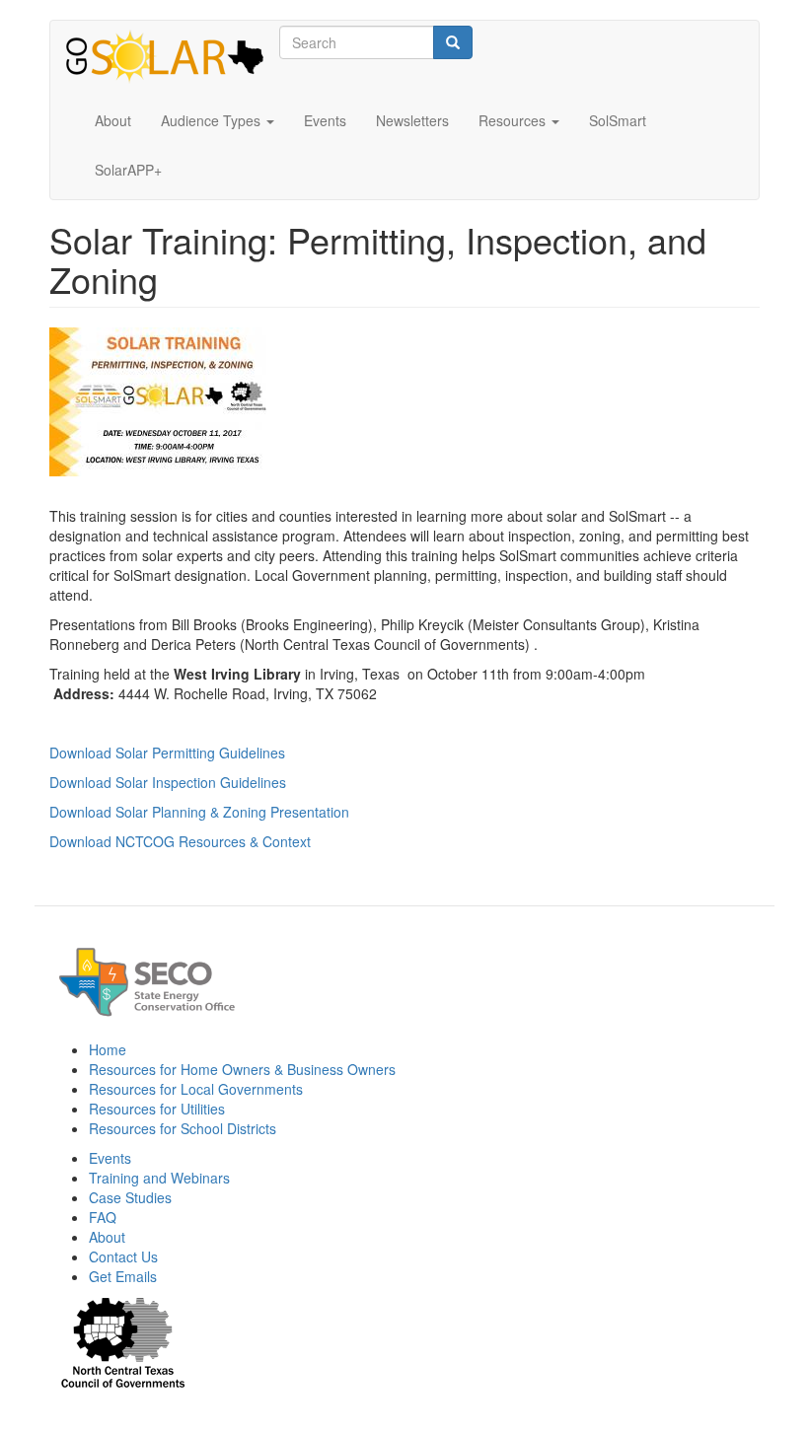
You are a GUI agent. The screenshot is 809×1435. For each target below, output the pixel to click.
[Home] (172, 58)
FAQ (102, 1217)
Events (325, 120)
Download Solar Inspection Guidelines (167, 782)
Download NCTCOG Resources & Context (180, 841)
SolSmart (617, 120)
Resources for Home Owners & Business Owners (242, 1069)
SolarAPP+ (128, 169)
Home (107, 1049)
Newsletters (412, 120)
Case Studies (130, 1197)
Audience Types (212, 120)
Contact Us (123, 1256)
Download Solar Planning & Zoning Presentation (199, 812)
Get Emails (123, 1276)
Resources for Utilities (157, 1108)
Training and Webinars (159, 1177)
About (113, 120)
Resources (514, 120)
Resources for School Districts (182, 1128)
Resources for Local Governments (196, 1089)
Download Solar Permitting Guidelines (167, 752)
